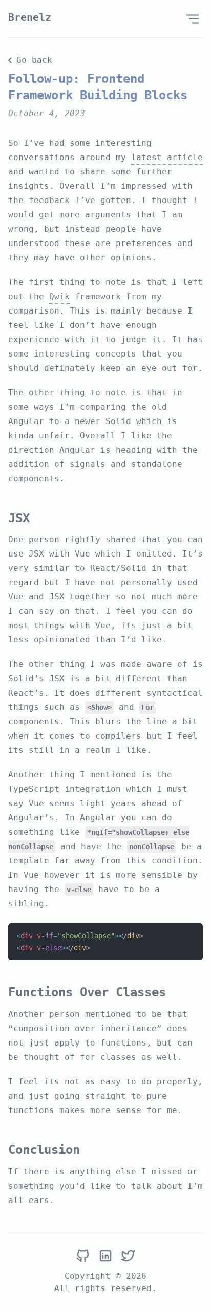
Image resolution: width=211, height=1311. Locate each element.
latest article (167, 157)
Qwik (59, 296)
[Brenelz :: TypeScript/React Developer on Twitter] (128, 1256)
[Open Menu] (192, 18)
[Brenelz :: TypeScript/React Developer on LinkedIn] (105, 1256)
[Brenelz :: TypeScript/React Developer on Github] (83, 1256)
